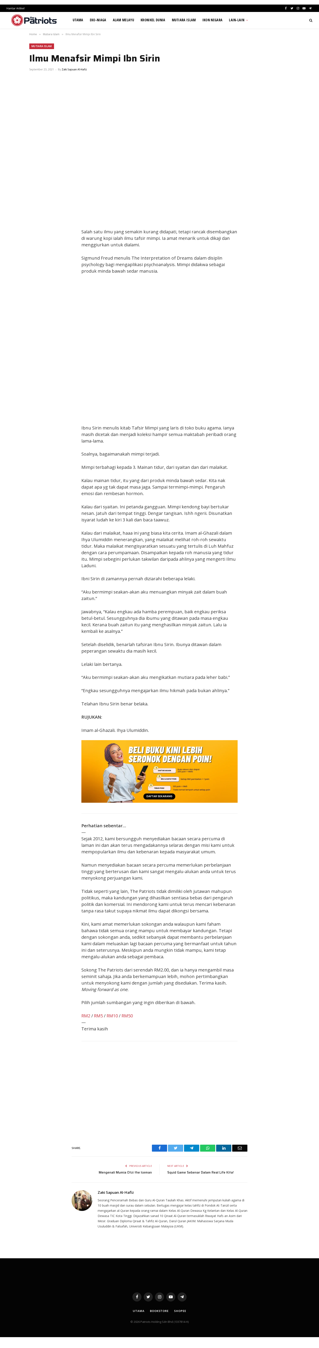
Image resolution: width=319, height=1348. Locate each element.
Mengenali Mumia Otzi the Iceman (125, 1172)
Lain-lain (236, 20)
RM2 (85, 1016)
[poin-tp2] (159, 801)
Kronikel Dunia (153, 20)
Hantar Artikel (16, 8)
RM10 (112, 1016)
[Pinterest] (37, 252)
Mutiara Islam (184, 20)
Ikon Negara (212, 20)
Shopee (180, 1311)
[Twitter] (37, 233)
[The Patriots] (34, 20)
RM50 (127, 1016)
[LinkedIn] (37, 242)
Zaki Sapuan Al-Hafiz (74, 69)
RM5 (98, 1016)
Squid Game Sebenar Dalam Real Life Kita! (200, 1172)
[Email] (37, 262)
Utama (78, 20)
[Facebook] (37, 223)
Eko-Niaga (98, 20)
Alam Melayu (123, 20)
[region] (200, 349)
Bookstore (159, 1311)
